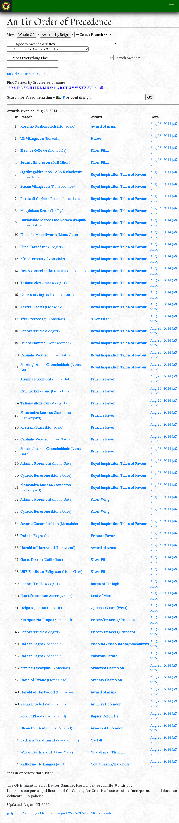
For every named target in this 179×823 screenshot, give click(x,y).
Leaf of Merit (102, 595)
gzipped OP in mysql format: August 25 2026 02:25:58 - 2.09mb (59, 813)
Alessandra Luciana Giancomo (45, 412)
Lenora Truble (32, 331)
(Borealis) (52, 138)
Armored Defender (107, 728)
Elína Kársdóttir (33, 247)
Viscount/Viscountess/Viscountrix (120, 644)
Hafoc (96, 138)
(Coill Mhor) (60, 162)
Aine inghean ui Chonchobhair (45, 364)
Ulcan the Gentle (34, 728)
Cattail (96, 740)
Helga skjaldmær (34, 607)
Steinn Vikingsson (35, 186)
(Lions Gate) (30, 225)
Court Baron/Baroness (110, 764)
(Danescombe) (63, 186)
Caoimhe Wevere (34, 355)
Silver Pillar (100, 150)
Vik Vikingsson (32, 138)
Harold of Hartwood (37, 547)
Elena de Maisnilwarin (38, 234)
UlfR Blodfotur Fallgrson (40, 571)
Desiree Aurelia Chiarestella (43, 271)
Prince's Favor (103, 379)
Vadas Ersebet (32, 704)
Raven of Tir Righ (105, 584)
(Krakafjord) (30, 418)
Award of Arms (103, 126)
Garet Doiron (31, 559)
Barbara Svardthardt (37, 740)
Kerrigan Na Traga (36, 619)
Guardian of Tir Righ (108, 752)
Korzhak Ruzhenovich (38, 126)
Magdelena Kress (34, 210)
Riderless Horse (20, 73)
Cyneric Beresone (35, 391)
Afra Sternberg (33, 259)
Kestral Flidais (32, 307)
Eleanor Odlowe (33, 150)
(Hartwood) (65, 547)
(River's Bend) (54, 716)
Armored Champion (107, 668)
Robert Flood (31, 716)
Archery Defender (106, 704)
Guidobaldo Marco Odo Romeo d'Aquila (53, 220)
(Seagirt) (55, 247)
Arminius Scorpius (35, 668)
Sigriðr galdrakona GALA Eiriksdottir (51, 172)
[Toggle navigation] (171, 6)
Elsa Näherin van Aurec (39, 595)
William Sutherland (36, 752)
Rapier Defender (105, 716)
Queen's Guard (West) (109, 607)
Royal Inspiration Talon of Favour (119, 174)
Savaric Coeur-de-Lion (39, 523)
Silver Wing (100, 499)
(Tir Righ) (57, 210)
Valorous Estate (104, 656)
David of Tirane (33, 680)
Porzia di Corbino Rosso (40, 198)
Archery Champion (106, 680)
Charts (42, 73)
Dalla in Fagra (31, 535)
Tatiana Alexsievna (35, 283)
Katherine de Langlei (37, 764)
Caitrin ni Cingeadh (36, 294)
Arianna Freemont (35, 379)
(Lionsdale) (66, 126)
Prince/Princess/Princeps (113, 619)
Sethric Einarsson (35, 162)
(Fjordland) (62, 619)
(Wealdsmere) (56, 704)
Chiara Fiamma (33, 343)
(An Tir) (66, 595)
